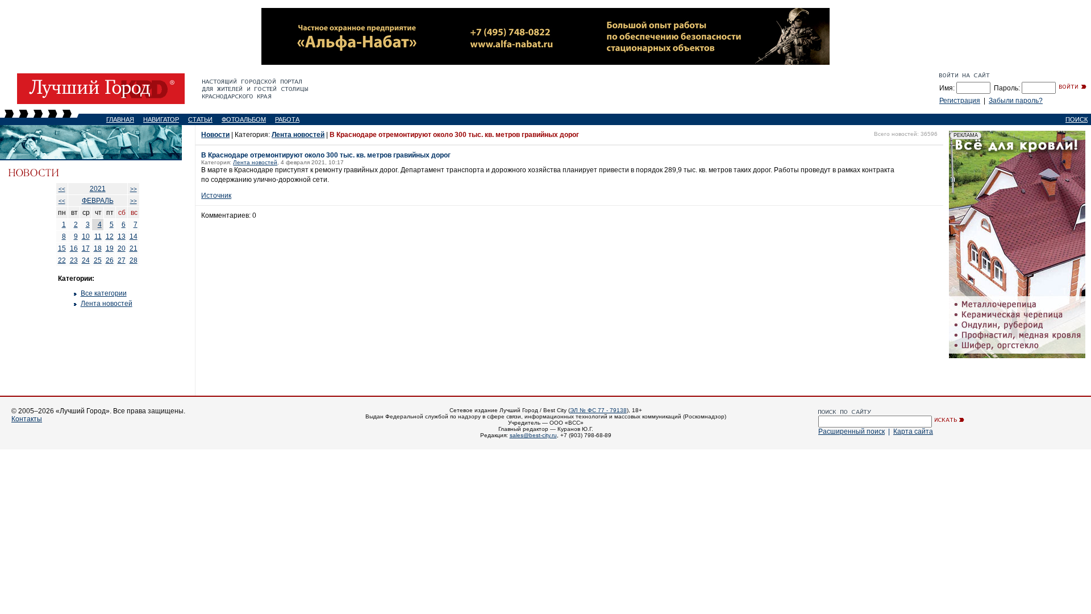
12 (110, 236)
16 (74, 248)
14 (134, 236)
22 (62, 260)
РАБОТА (287, 119)
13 (122, 236)
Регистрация (959, 101)
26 (110, 260)
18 (98, 248)
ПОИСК (1076, 119)
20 (122, 248)
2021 (98, 189)
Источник (216, 196)
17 (86, 248)
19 (110, 248)
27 (122, 260)
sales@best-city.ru (533, 435)
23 (74, 260)
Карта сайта (913, 431)
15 (62, 248)
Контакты (26, 419)
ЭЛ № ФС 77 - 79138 (598, 410)
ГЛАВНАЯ (120, 119)
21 (134, 248)
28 (134, 260)
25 (98, 260)
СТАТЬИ (200, 119)
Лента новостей (106, 304)
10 (86, 236)
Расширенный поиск (851, 431)
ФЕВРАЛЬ (98, 201)
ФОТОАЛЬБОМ (244, 119)
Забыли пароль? (1016, 101)
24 (86, 260)
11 (98, 236)
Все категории (104, 293)
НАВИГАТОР (161, 119)
